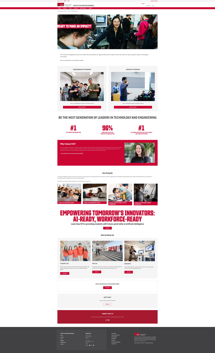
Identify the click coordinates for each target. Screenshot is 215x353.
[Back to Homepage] (64, 4)
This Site (148, 5)
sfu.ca (58, 1)
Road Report (113, 338)
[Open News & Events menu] (87, 8)
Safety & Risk (113, 333)
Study (70, 8)
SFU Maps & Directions (115, 335)
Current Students (154, 1)
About (59, 8)
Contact (90, 8)
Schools (65, 8)
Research (76, 8)
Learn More (64, 273)
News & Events (83, 8)
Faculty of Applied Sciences (83, 5)
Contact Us (97, 271)
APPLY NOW (107, 287)
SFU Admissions (114, 336)
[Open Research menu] (78, 8)
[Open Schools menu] (67, 8)
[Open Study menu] (72, 8)
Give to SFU (113, 340)
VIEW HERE (129, 272)
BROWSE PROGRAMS (82, 107)
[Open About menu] (61, 8)
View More (107, 228)
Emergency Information (115, 342)
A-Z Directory (114, 343)
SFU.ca (153, 5)
